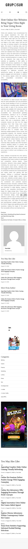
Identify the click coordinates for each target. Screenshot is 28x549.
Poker (2, 378)
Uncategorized (4, 385)
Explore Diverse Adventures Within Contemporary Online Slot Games (12, 515)
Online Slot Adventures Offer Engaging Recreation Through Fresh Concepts (12, 492)
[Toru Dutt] (14, 235)
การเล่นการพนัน (4, 393)
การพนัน (3, 389)
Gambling (3, 371)
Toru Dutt (17, 29)
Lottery (3, 374)
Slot (2, 382)
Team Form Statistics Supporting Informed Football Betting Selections (13, 528)
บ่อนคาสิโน (3, 396)
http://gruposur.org (8, 250)
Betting (2, 360)
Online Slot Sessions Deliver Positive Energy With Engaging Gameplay (13, 479)
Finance (3, 367)
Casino (2, 363)
